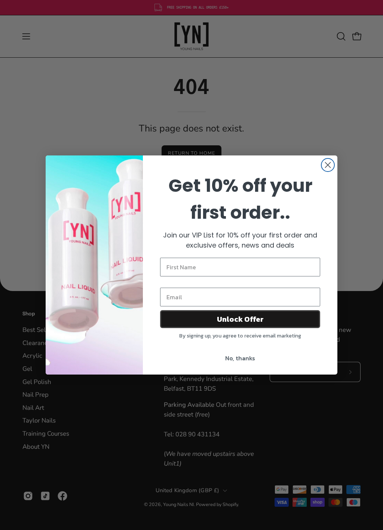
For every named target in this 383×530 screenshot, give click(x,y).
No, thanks (240, 358)
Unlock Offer (240, 319)
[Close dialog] (327, 165)
